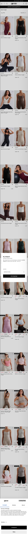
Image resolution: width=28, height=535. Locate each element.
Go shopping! (14, 276)
